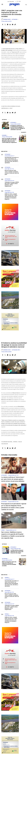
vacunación (5, 443)
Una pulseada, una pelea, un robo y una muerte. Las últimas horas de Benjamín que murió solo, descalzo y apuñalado (11, 160)
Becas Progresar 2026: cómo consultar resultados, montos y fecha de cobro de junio (12, 172)
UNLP (11, 108)
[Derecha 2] (10, 278)
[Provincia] (10, 211)
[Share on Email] (12, 24)
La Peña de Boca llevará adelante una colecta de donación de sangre (16, 552)
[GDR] (10, 258)
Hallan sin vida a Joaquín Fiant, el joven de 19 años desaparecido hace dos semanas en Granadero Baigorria (11, 196)
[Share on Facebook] (2, 24)
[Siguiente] (22, 138)
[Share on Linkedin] (10, 24)
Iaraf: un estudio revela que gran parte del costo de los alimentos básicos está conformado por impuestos (9, 140)
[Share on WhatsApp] (7, 24)
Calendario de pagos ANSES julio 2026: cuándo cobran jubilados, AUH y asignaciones (12, 184)
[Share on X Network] (5, 24)
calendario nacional (7, 441)
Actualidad (14, 19)
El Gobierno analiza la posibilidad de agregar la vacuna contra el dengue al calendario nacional (17, 127)
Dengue (15, 441)
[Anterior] (5, 125)
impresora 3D (5, 108)
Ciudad (2, 530)
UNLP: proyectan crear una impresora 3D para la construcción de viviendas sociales (9, 563)
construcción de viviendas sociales (11, 106)
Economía (4, 135)
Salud (20, 441)
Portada (7, 577)
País (19, 349)
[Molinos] (10, 300)
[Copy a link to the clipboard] (15, 24)
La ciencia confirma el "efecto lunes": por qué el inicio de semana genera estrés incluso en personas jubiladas (13, 479)
